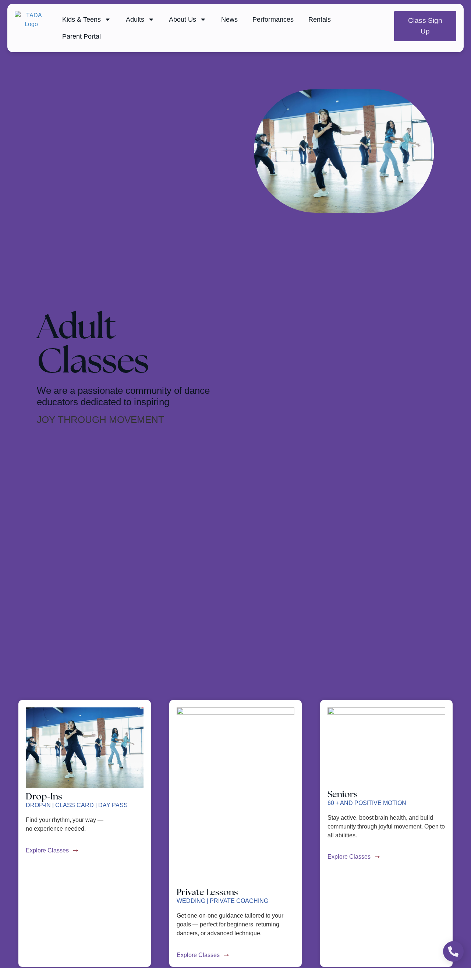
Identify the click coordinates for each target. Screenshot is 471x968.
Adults (135, 19)
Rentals (319, 19)
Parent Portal (81, 36)
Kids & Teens (81, 19)
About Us (182, 19)
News (229, 19)
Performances (273, 19)
